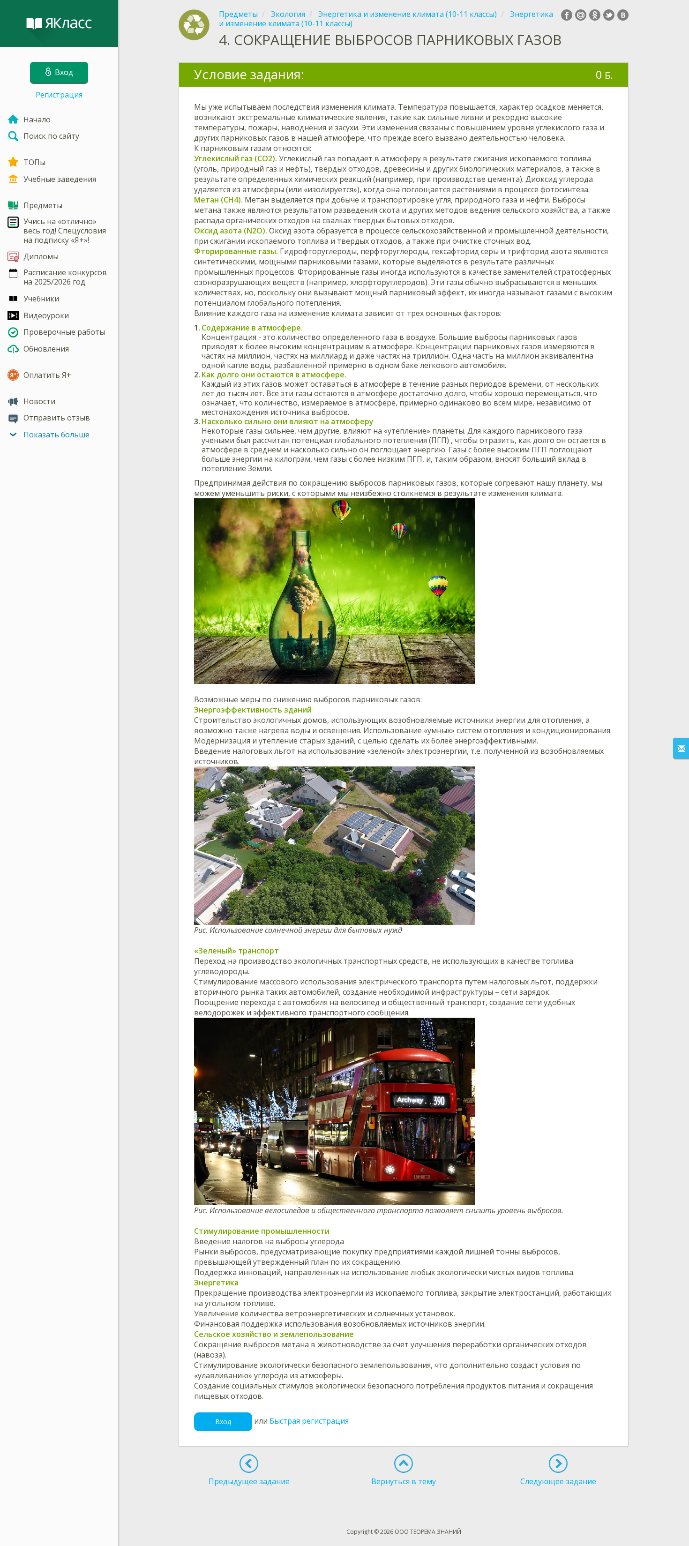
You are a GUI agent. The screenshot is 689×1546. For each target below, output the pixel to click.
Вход (223, 1421)
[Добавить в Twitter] (608, 15)
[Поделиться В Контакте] (623, 15)
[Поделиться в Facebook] (566, 15)
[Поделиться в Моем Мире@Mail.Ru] (580, 15)
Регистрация (59, 94)
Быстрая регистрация (309, 1421)
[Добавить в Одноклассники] (594, 15)
